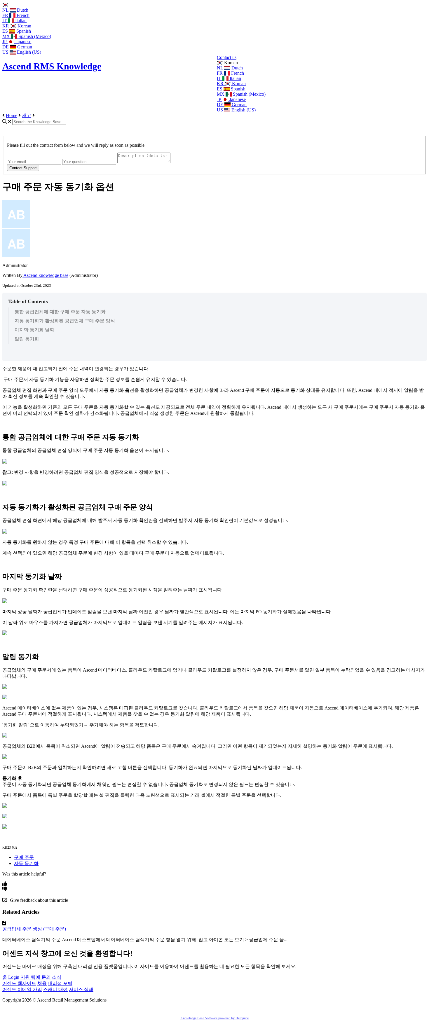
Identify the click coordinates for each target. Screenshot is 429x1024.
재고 (26, 115)
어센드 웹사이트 (19, 983)
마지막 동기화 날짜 (34, 329)
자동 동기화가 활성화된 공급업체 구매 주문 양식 (65, 320)
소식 (56, 977)
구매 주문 (24, 857)
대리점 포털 (60, 983)
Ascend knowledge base (45, 275)
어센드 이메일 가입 (22, 989)
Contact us (226, 57)
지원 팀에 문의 (35, 977)
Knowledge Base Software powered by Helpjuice (214, 1018)
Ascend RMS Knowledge (51, 66)
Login (13, 977)
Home (11, 115)
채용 (42, 983)
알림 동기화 (27, 338)
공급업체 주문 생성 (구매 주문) (34, 928)
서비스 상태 (81, 989)
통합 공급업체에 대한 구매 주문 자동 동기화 (60, 311)
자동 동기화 (26, 863)
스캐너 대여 (55, 989)
